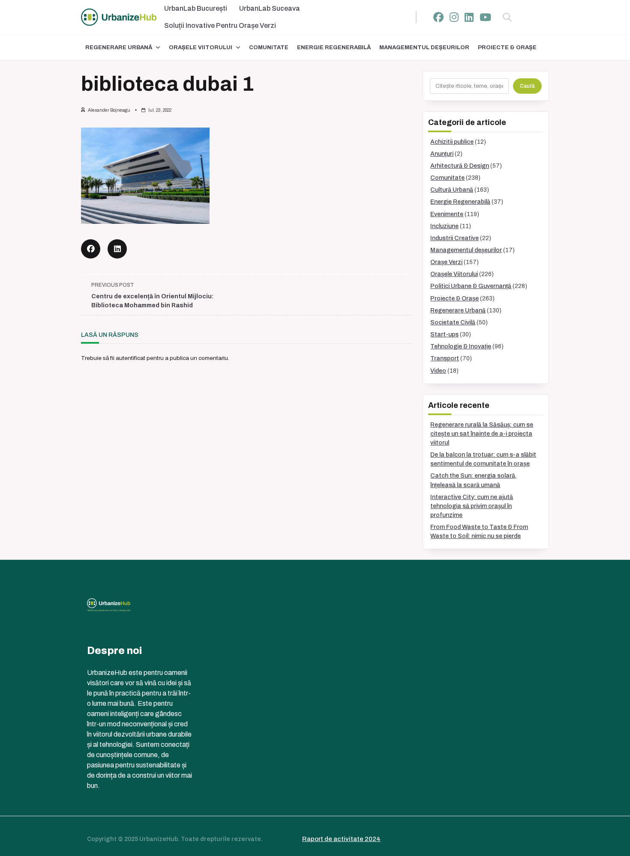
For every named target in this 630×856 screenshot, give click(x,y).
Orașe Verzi (446, 262)
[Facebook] (438, 17)
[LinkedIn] (469, 17)
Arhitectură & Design (459, 166)
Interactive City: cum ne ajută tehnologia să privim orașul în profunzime (471, 506)
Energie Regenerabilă (334, 48)
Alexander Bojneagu (109, 110)
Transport (444, 358)
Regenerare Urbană (118, 48)
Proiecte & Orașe (507, 48)
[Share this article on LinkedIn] (117, 249)
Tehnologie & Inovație (460, 346)
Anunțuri (441, 154)
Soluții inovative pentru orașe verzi (220, 25)
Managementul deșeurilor (424, 48)
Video (438, 371)
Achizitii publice (452, 142)
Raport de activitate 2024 (341, 838)
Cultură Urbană (451, 190)
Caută (527, 86)
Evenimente (446, 214)
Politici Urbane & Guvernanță (470, 286)
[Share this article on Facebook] (90, 249)
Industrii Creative (454, 238)
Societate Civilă (452, 322)
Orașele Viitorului (200, 48)
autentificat (130, 358)
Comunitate (268, 48)
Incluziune (444, 226)
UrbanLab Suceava (269, 8)
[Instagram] (454, 17)
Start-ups (444, 334)
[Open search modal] (507, 17)
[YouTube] (485, 17)
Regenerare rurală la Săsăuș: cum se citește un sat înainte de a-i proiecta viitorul (481, 434)
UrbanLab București (195, 8)
